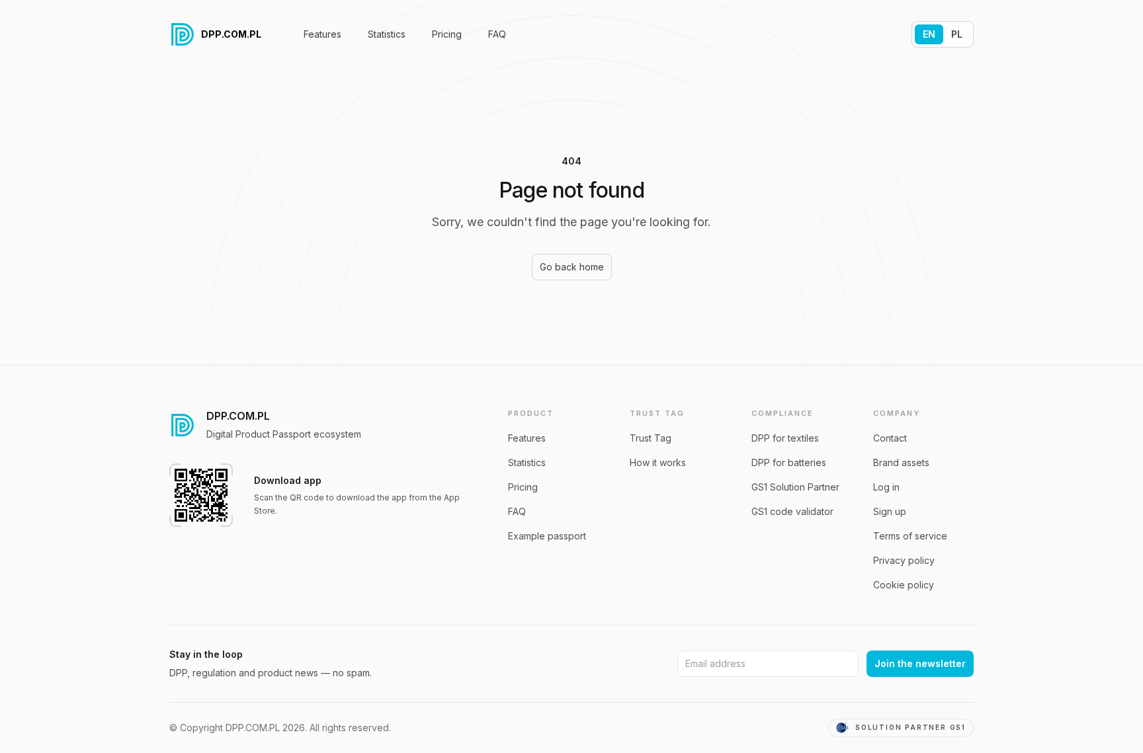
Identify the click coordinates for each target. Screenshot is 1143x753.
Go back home (572, 266)
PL (956, 34)
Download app (287, 480)
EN (929, 34)
